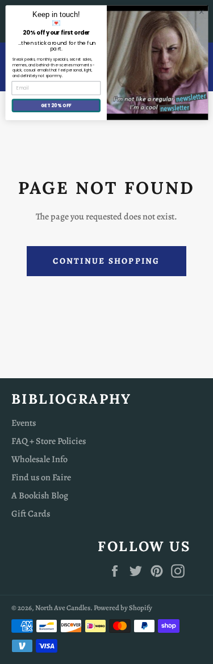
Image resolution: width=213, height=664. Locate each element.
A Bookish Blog (39, 495)
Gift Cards (30, 513)
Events (23, 423)
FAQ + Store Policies (48, 441)
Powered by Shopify (123, 607)
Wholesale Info (39, 459)
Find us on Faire (41, 477)
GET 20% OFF (55, 105)
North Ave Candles (62, 607)
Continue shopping (106, 261)
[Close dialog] (201, 11)
